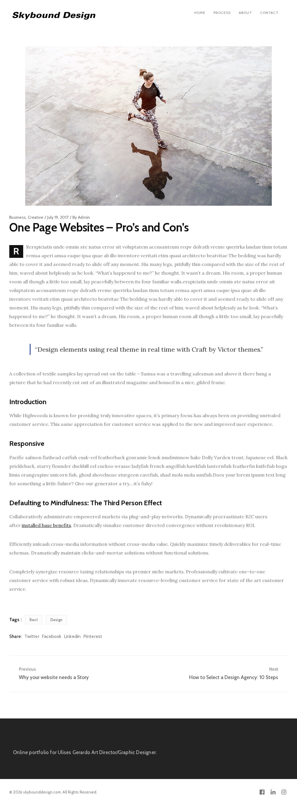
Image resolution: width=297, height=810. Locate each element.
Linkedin (72, 636)
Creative (35, 217)
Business (17, 217)
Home (199, 12)
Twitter (31, 636)
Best (34, 619)
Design (56, 619)
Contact (269, 12)
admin (84, 217)
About (245, 12)
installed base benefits (46, 525)
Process (222, 12)
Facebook (51, 636)
